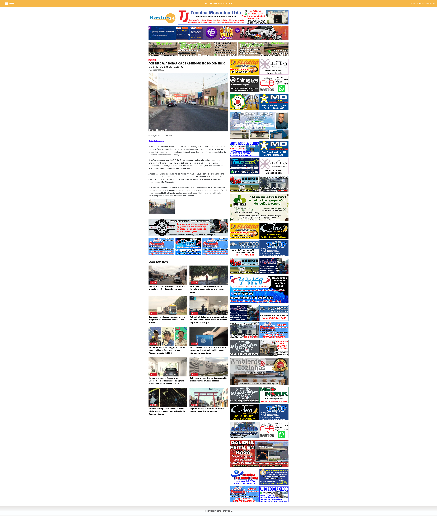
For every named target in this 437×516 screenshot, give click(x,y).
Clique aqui (431, 3)
